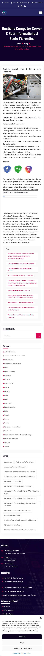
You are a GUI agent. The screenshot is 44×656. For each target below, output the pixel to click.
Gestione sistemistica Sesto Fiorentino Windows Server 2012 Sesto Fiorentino (20, 297)
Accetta (22, 637)
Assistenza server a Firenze (13, 591)
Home (18, 44)
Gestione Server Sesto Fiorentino (19, 290)
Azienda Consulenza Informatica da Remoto (19, 476)
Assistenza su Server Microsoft (15, 467)
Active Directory (10, 352)
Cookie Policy (17, 653)
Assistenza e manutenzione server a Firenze (19, 595)
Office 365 (8, 403)
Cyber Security (9, 372)
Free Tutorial (8, 383)
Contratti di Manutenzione (13, 578)
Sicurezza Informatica (12, 427)
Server (6, 419)
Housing (7, 391)
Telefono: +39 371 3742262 (14, 552)
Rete (6, 411)
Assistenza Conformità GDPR (14, 356)
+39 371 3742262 (10, 565)
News (6, 399)
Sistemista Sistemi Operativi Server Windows (20, 530)
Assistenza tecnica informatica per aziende (19, 472)
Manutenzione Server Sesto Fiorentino (20, 302)
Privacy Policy (26, 653)
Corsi (6, 368)
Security (7, 415)
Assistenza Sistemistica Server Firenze (17, 588)
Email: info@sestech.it (12, 3)
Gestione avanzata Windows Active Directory (20, 520)
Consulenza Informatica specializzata (20, 276)
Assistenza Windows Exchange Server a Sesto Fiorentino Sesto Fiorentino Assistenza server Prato (21, 256)
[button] (41, 617)
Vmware (7, 443)
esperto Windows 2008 (12, 515)
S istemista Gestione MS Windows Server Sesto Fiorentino (21, 309)
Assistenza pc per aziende (25, 462)
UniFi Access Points (11, 439)
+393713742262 (36, 3)
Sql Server (7, 431)
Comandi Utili (8, 360)
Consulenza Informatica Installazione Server (20, 270)
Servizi (6, 423)
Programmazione (10, 407)
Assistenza (8, 462)
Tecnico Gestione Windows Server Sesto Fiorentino (21, 316)
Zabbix (6, 447)
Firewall (7, 379)
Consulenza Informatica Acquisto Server (21, 263)
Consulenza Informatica (12, 364)
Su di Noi (6, 607)
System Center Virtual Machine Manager (18, 435)
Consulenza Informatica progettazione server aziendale (20, 504)
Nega (22, 642)
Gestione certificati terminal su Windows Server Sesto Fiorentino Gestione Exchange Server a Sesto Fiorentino (22, 283)
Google (6, 387)
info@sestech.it (10, 558)
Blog (26, 44)
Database (7, 375)
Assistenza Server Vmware (13, 582)
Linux (6, 395)
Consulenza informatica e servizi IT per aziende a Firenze (21, 492)
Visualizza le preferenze (22, 648)
